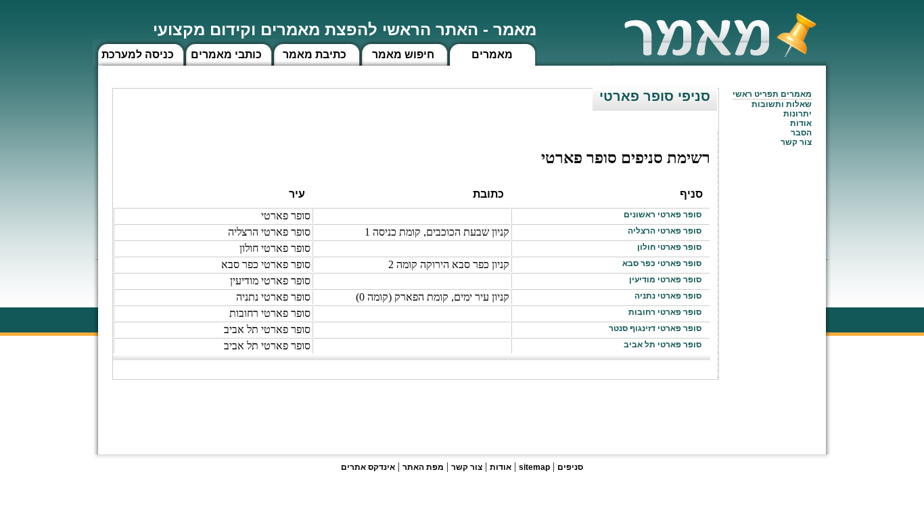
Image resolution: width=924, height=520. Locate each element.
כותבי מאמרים (226, 54)
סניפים (570, 467)
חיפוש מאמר (403, 54)
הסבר (801, 132)
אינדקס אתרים (368, 467)
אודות (801, 123)
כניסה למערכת (137, 54)
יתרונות (797, 113)
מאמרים (492, 54)
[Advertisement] (473, 410)
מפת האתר (423, 467)
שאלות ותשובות (782, 104)
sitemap (534, 467)
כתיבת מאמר (314, 54)
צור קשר (466, 467)
